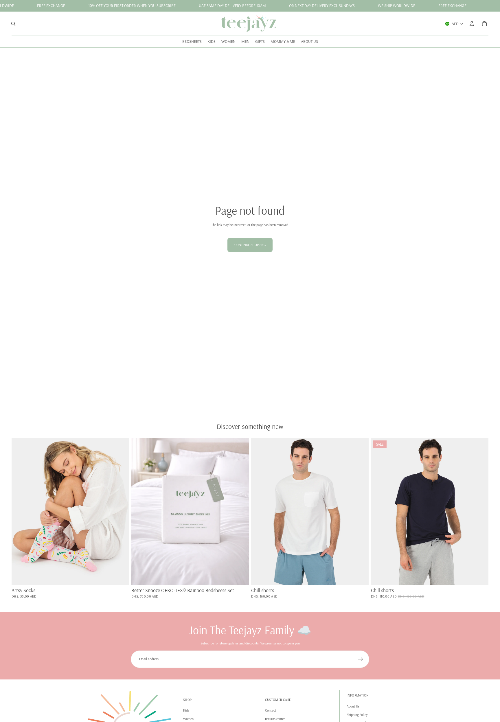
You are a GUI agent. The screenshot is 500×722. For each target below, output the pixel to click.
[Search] (13, 23)
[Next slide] (120, 511)
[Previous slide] (20, 511)
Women (188, 718)
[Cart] (484, 23)
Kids (186, 710)
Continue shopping (250, 244)
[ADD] (120, 576)
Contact (270, 710)
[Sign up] (360, 659)
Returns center (275, 718)
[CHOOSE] (240, 576)
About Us (353, 706)
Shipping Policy (357, 714)
